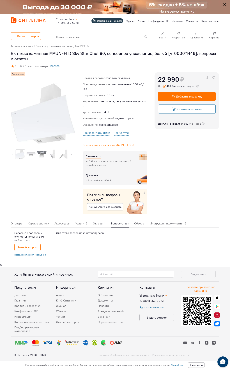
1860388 (54, 66)
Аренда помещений (111, 311)
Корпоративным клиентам (31, 322)
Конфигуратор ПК (26, 311)
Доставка (20, 295)
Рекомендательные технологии (170, 355)
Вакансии (104, 316)
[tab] (16, 224)
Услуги (81, 223)
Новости (103, 306)
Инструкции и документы (168, 223)
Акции (60, 295)
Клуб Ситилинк (66, 300)
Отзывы (99, 223)
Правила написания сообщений (30, 254)
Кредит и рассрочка (27, 306)
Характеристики (38, 223)
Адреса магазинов (151, 307)
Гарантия (20, 300)
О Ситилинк (105, 295)
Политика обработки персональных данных (123, 355)
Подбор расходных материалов (26, 329)
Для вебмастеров (67, 322)
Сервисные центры (110, 322)
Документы (105, 300)
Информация (22, 316)
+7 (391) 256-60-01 (151, 301)
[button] (162, 35)
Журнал (61, 306)
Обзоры (139, 223)
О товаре (16, 223)
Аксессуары (62, 223)
